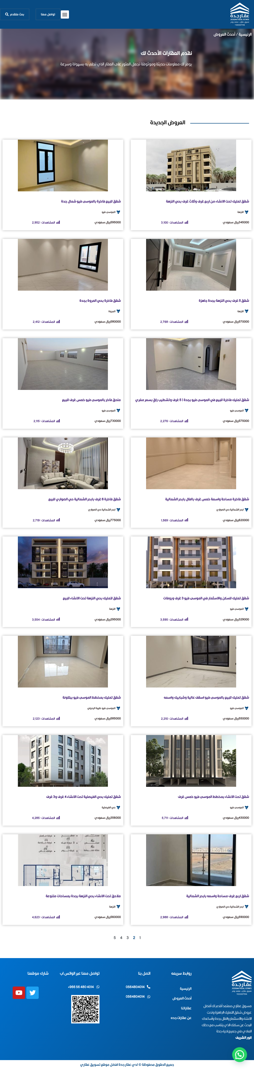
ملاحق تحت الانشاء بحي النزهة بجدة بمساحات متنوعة (83, 896)
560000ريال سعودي (108, 917)
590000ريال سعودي (236, 917)
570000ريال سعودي (236, 321)
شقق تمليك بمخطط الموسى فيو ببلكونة (92, 697)
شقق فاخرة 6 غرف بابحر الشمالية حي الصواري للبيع (84, 499)
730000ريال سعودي (108, 421)
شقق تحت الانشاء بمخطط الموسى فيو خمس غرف (213, 796)
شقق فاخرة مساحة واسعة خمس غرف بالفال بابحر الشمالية (207, 499)
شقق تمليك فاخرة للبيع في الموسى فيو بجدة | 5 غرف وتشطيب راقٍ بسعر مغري (192, 400)
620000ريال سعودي (236, 520)
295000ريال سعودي (108, 619)
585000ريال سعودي (108, 718)
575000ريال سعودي (236, 421)
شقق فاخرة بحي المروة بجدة (100, 300)
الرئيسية (245, 34)
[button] (65, 14)
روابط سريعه (181, 973)
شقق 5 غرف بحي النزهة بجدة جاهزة (224, 300)
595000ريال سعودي (108, 222)
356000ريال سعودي (108, 817)
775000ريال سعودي (108, 520)
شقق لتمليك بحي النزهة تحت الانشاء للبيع (92, 598)
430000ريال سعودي (236, 817)
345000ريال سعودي (236, 222)
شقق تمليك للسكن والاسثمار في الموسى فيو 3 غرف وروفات (206, 598)
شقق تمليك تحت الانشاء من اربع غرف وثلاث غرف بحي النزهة (207, 201)
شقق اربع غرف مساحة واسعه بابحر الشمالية (217, 896)
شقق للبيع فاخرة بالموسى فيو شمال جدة (91, 201)
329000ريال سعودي (236, 619)
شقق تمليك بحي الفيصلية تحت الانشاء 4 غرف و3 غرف (83, 796)
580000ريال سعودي (108, 321)
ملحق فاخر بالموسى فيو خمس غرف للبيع (91, 400)
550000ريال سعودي (236, 718)
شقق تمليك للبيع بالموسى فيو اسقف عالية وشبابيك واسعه (206, 697)
